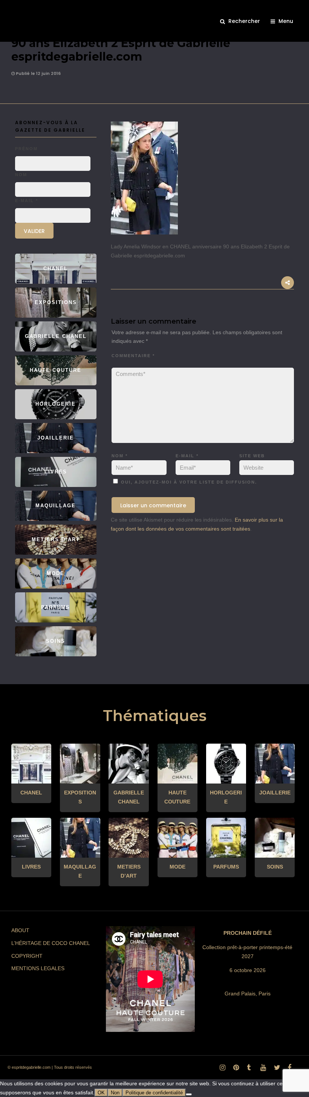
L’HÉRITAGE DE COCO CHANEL (50, 943)
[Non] (189, 1094)
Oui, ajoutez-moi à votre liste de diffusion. (188, 482)
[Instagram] (221, 1069)
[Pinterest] (235, 1069)
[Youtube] (262, 1069)
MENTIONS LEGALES (37, 968)
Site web (252, 455)
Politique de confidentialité (154, 1092)
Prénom (26, 148)
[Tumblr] (248, 1069)
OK (101, 1092)
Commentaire (133, 355)
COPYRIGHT (27, 956)
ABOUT (20, 930)
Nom (120, 455)
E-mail (187, 455)
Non (115, 1092)
